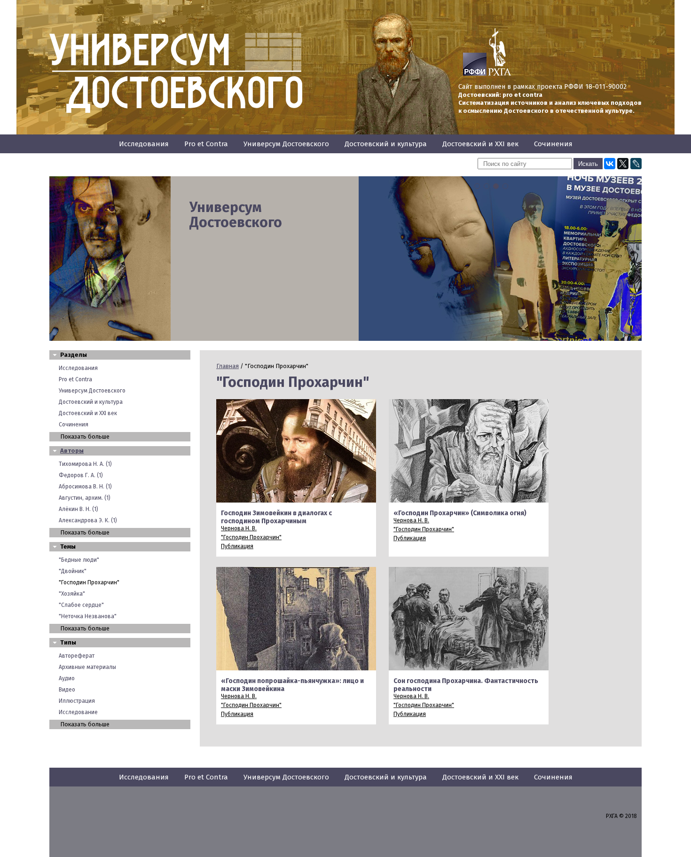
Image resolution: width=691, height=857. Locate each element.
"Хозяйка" (72, 593)
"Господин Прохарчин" (89, 582)
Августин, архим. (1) (84, 498)
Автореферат (76, 656)
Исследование (78, 712)
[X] (622, 163)
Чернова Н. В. (239, 528)
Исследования (144, 144)
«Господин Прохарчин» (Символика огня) (459, 513)
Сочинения (553, 144)
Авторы (72, 450)
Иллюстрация (77, 701)
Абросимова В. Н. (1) (85, 486)
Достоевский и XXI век (480, 144)
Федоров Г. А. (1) (81, 475)
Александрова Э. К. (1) (88, 520)
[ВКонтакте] (609, 163)
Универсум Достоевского (286, 144)
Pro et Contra (206, 144)
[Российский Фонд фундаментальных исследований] (475, 74)
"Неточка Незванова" (88, 616)
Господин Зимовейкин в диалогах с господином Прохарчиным (276, 517)
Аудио (67, 678)
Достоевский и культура (386, 144)
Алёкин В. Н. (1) (78, 509)
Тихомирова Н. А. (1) (85, 464)
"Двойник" (72, 571)
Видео (67, 689)
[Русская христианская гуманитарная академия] (499, 74)
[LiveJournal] (636, 163)
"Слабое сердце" (81, 605)
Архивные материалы (87, 667)
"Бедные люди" (79, 560)
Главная (227, 366)
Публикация (237, 546)
